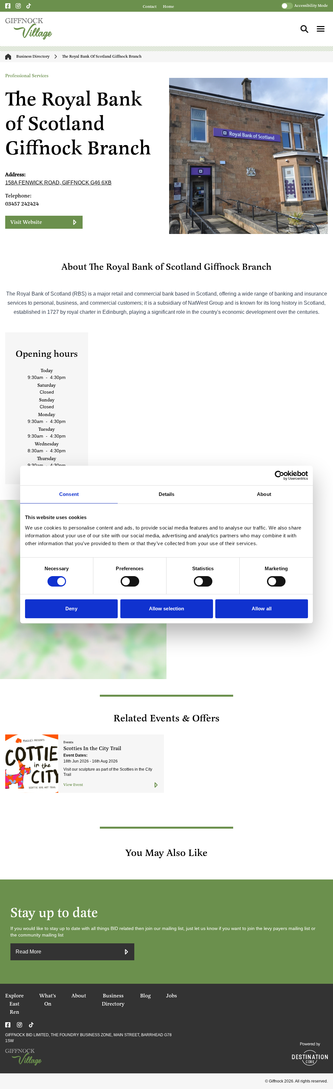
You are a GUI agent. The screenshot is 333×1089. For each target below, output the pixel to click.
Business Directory (32, 56)
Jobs (171, 996)
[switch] (130, 581)
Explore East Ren (14, 1004)
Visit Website (26, 222)
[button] (320, 29)
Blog (145, 996)
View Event (73, 784)
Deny (71, 608)
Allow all (262, 608)
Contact (149, 6)
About (79, 996)
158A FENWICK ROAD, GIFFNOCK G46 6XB (58, 182)
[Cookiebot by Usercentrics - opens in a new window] (279, 475)
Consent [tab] (69, 494)
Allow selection (166, 608)
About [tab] (264, 494)
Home (168, 6)
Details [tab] (167, 494)
